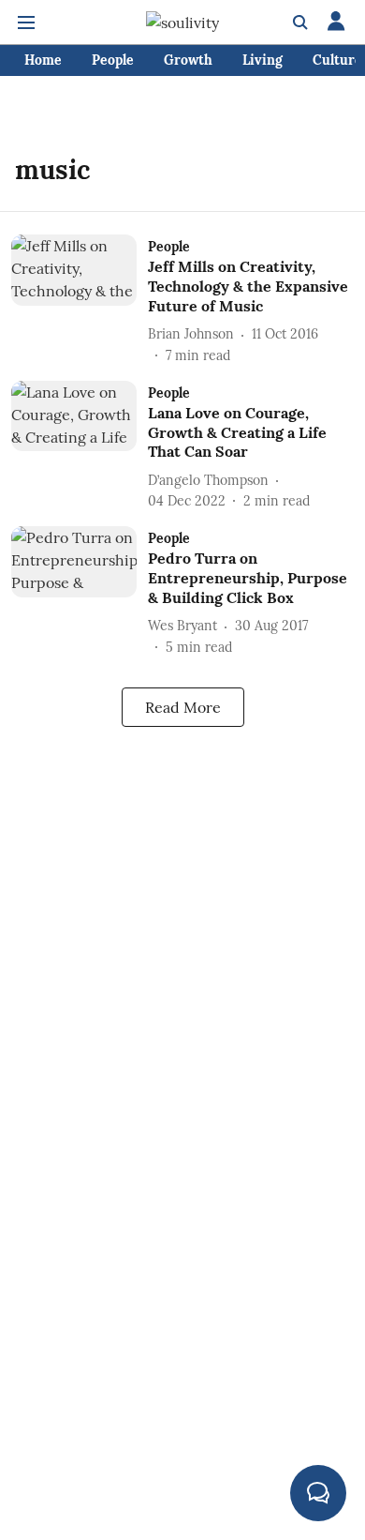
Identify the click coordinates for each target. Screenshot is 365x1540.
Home (43, 60)
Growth (188, 60)
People (113, 60)
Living (262, 60)
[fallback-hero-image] (79, 299)
